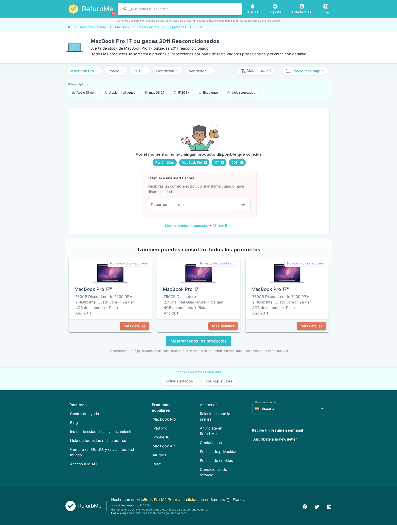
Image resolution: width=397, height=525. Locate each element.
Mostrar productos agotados (187, 225)
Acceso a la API (83, 464)
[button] (84, 71)
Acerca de (209, 404)
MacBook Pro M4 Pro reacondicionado (170, 499)
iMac (157, 464)
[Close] (205, 162)
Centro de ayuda (84, 413)
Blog (74, 422)
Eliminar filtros (223, 225)
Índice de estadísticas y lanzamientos (102, 431)
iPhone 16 (161, 437)
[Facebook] (305, 506)
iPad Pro (160, 428)
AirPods (159, 455)
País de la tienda (266, 402)
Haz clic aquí (216, 20)
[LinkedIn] (329, 506)
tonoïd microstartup (126, 505)
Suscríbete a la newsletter (274, 439)
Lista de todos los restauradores (98, 440)
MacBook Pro (164, 419)
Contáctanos (211, 442)
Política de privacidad (219, 451)
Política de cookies (216, 460)
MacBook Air (164, 446)
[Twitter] (317, 506)
